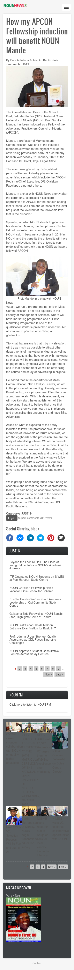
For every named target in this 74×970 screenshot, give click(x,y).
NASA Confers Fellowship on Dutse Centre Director (59, 761)
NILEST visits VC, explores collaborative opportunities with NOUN (60, 828)
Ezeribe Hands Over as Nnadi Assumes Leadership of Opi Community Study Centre (35, 602)
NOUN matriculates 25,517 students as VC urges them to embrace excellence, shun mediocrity (45, 753)
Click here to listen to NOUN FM (30, 704)
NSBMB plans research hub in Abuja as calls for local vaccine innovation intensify (43, 836)
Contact (37, 963)
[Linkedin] (30, 537)
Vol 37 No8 (13, 895)
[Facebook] (9, 537)
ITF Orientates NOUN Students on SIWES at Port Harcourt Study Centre (36, 578)
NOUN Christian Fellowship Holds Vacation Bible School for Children (31, 589)
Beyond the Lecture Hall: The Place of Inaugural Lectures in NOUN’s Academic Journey (35, 565)
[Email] (61, 537)
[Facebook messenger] (20, 537)
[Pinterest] (50, 537)
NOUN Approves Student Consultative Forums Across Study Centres (34, 652)
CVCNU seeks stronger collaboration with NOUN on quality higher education (14, 748)
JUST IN (26, 513)
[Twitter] (40, 537)
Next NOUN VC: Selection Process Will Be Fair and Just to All (13, 839)
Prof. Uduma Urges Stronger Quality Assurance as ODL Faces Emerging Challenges (33, 639)
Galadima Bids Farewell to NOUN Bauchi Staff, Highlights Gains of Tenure (35, 615)
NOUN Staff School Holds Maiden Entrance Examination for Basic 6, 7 (32, 626)
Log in (11, 518)
